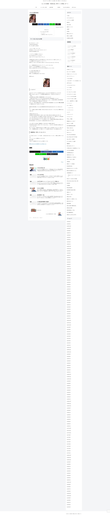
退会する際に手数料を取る (71, 205)
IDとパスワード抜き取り (71, 71)
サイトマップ (69, 89)
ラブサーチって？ (70, 114)
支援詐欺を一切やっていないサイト (47, 34)
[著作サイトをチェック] (44, 159)
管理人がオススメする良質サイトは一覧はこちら (37, 143)
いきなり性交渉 (69, 78)
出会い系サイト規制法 (71, 139)
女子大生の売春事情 (70, 150)
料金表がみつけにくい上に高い (72, 168)
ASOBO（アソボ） (70, 69)
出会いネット (69, 132)
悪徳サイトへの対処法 (71, 163)
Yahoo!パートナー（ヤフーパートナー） (74, 176)
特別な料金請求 (69, 187)
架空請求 (68, 183)
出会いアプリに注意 (70, 130)
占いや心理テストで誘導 (71, 141)
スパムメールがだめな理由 (71, 96)
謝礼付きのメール (70, 201)
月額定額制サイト (70, 172)
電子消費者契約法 (70, 212)
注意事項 (68, 185)
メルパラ (68, 112)
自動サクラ (69, 192)
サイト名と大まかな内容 (44, 31)
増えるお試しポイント (71, 145)
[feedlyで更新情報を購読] (46, 159)
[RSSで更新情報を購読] (48, 159)
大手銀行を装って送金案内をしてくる (73, 148)
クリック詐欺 (69, 87)
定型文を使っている (70, 154)
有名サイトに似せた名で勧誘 (72, 178)
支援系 (31, 147)
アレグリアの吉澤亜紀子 (71, 53)
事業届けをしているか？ (71, 121)
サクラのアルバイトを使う (71, 94)
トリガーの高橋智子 (71, 49)
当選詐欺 (68, 161)
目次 (45, 29)
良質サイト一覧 (69, 194)
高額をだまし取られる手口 (71, 214)
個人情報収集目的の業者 (71, 125)
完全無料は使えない (70, 152)
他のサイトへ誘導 (70, 123)
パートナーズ (69, 103)
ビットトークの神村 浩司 (71, 56)
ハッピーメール (70, 107)
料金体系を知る (69, 166)
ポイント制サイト (70, 105)
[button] (58, 24)
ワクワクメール (69, 116)
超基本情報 (69, 203)
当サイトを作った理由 (71, 159)
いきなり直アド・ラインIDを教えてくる (74, 80)
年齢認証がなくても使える (71, 157)
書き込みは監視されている (71, 170)
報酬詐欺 (68, 143)
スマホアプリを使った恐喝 (71, 98)
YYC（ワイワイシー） (71, 76)
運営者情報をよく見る (71, 210)
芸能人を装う (69, 196)
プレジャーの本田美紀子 (71, 60)
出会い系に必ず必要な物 (71, 134)
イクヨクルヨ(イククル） (71, 85)
